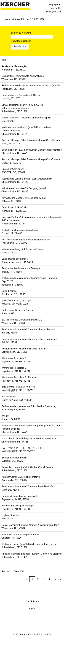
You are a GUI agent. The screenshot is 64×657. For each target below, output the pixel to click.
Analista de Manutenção (14, 66)
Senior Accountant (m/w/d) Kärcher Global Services (28, 467)
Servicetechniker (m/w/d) (14, 457)
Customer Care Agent (13, 169)
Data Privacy (32, 601)
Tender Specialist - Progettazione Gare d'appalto (26, 117)
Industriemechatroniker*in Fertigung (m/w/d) (24, 188)
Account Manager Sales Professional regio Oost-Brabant (31, 159)
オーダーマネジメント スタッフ (18, 300)
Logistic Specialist (11, 515)
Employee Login (54, 11)
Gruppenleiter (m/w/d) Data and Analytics (23, 76)
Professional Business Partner (17, 310)
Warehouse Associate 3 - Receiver (19, 377)
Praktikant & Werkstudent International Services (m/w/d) (31, 85)
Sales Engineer (9, 291)
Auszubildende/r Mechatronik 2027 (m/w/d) (24, 348)
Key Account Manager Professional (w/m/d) (24, 198)
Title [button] (4, 59)
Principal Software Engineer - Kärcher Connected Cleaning (32, 553)
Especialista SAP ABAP (14, 207)
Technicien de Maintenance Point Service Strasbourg (29, 406)
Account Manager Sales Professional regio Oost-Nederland (32, 140)
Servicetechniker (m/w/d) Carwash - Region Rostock (28, 329)
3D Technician (9, 396)
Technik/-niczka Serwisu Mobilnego (20, 230)
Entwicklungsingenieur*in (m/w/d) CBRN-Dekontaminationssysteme (22, 107)
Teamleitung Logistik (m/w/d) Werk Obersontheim (27, 178)
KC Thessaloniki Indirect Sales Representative (26, 239)
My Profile (56, 8)
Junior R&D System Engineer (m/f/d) (20, 534)
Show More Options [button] (21, 41)
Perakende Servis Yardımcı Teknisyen (21, 268)
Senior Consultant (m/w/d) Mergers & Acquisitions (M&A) (31, 525)
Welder (5, 416)
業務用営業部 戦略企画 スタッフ (18, 387)
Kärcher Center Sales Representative (21, 477)
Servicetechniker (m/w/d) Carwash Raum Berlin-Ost (28, 486)
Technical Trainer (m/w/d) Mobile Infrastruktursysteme (29, 544)
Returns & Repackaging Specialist (19, 496)
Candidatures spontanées (15, 258)
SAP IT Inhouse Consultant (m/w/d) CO (22, 319)
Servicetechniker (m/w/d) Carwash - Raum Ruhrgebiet (29, 339)
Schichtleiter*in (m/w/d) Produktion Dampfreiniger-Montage (32, 149)
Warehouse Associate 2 (14, 358)
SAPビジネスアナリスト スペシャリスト (23, 448)
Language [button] (53, 4)
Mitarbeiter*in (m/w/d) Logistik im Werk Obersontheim (29, 438)
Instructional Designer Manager (18, 505)
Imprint (32, 608)
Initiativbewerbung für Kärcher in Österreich (24, 249)
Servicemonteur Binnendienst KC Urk (21, 95)
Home (7, 19)
